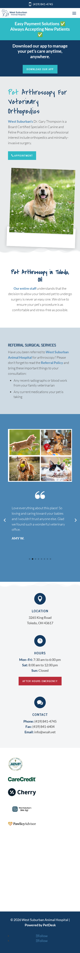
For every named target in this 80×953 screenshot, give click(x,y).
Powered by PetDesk (40, 925)
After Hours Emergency (40, 681)
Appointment (23, 155)
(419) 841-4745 (43, 4)
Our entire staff (25, 288)
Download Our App (40, 69)
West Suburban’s (20, 121)
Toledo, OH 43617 (40, 623)
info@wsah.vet (45, 732)
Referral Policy (52, 363)
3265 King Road (40, 617)
